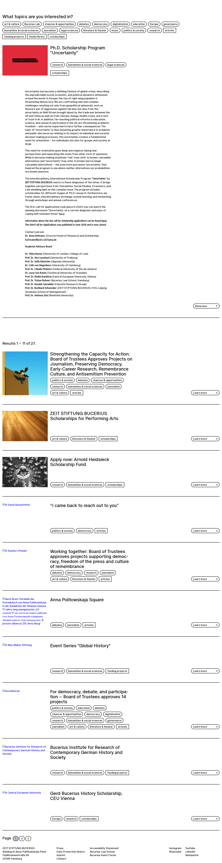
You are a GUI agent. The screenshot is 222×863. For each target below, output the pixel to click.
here (61, 214)
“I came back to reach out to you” (84, 506)
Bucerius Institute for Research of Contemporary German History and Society (86, 753)
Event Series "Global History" (80, 646)
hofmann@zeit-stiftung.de (40, 239)
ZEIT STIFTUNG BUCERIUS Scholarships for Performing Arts (84, 416)
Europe (154, 24)
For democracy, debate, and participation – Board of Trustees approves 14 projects (89, 696)
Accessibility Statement (104, 848)
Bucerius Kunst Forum (103, 855)
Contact (61, 858)
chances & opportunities (59, 24)
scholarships (57, 36)
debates (84, 24)
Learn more (200, 393)
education (139, 24)
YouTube (190, 848)
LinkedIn (190, 851)
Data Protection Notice (70, 851)
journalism (50, 30)
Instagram (175, 848)
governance (170, 24)
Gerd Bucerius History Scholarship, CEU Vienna (86, 796)
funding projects (14, 36)
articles (169, 30)
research (154, 30)
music (115, 30)
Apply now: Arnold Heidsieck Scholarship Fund (79, 462)
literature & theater (94, 30)
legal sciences (69, 30)
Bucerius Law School (102, 851)
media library (37, 36)
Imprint (60, 855)
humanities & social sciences (21, 30)
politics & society (134, 30)
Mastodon (175, 851)
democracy (101, 24)
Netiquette (191, 855)
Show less (201, 306)
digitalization (120, 24)
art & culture (11, 24)
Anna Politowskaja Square (77, 600)
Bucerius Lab (32, 24)
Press (59, 848)
